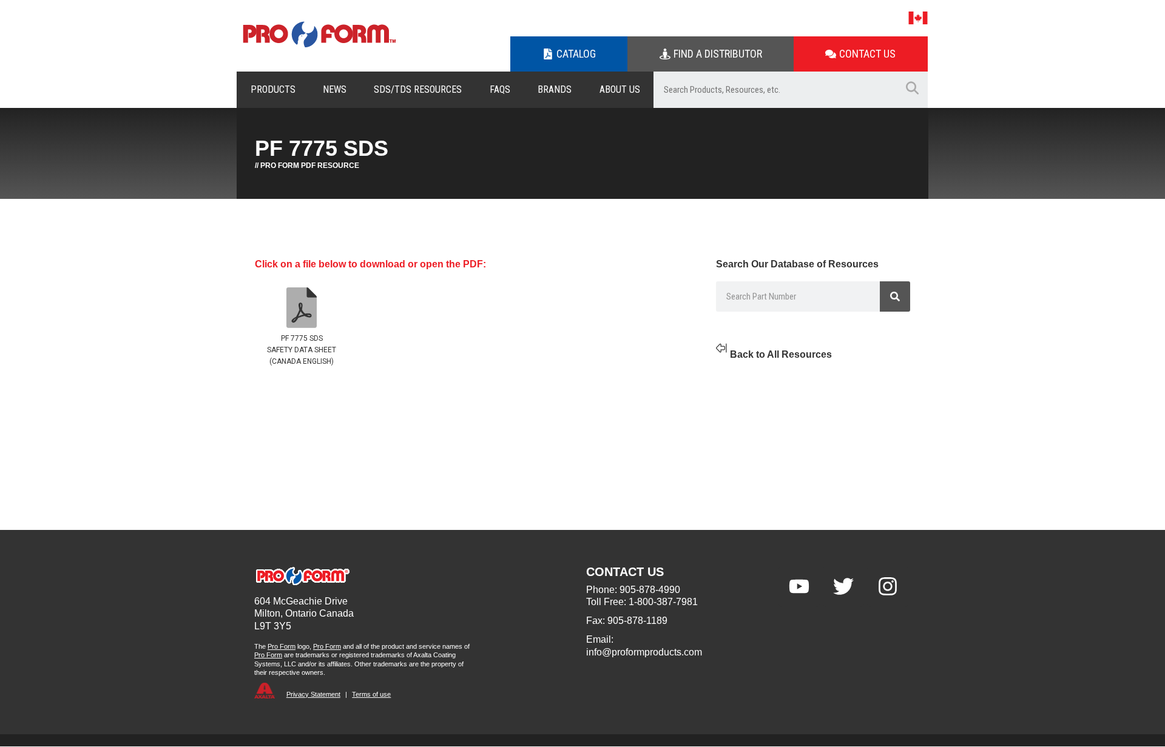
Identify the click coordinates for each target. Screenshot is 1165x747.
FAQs (500, 89)
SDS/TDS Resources (418, 89)
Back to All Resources (781, 354)
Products (273, 89)
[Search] (895, 296)
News (334, 89)
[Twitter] (843, 586)
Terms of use (371, 694)
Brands (555, 89)
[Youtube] (799, 586)
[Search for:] (775, 90)
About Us (619, 89)
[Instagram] (887, 586)
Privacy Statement (313, 694)
